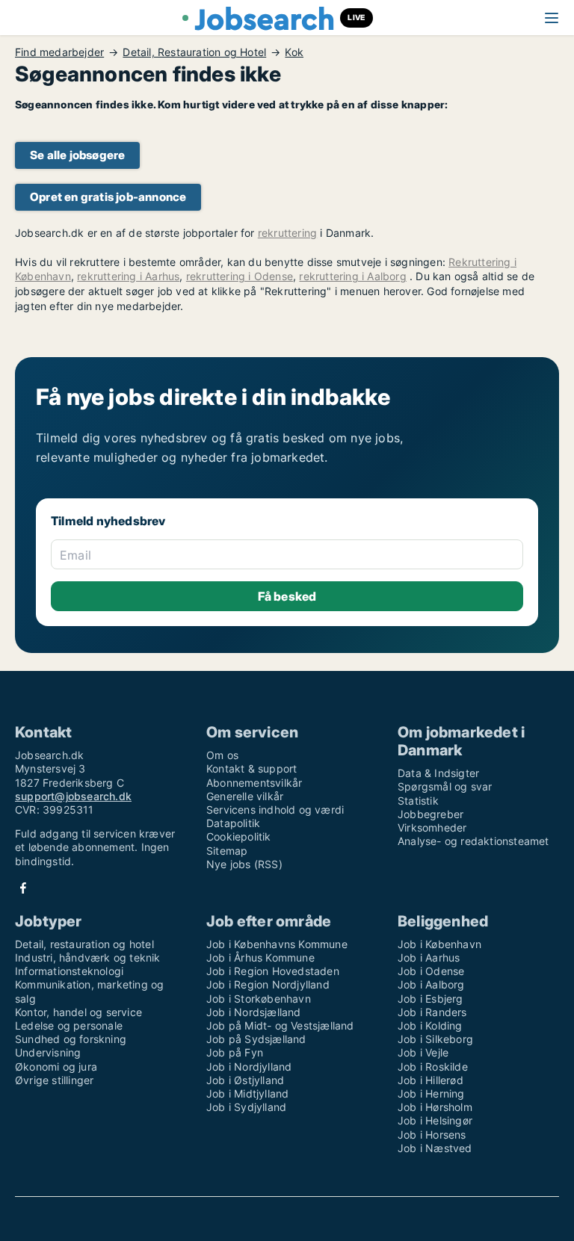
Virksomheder (432, 827)
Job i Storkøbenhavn (258, 998)
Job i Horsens (432, 1134)
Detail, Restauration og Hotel (194, 52)
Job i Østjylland (245, 1080)
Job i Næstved (435, 1148)
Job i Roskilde (433, 1066)
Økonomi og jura (56, 1066)
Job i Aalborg (431, 984)
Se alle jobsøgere (77, 155)
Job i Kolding (430, 1025)
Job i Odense (431, 971)
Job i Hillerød (430, 1080)
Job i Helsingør (435, 1120)
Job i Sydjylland (246, 1107)
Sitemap (226, 850)
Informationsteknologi (69, 971)
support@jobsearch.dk (73, 796)
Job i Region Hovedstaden (272, 971)
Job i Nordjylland (248, 1066)
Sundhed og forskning (70, 1039)
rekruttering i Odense (239, 276)
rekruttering (287, 232)
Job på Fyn (234, 1052)
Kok (294, 52)
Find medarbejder (59, 52)
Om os (222, 755)
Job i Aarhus (429, 957)
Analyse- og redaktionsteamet (473, 841)
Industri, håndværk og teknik (88, 957)
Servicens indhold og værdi (275, 809)
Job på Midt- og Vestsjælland (280, 1025)
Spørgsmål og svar (445, 786)
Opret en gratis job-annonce (108, 197)
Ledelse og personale (69, 1025)
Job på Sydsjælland (256, 1039)
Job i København (439, 944)
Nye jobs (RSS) (244, 864)
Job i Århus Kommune (260, 957)
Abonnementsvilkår (254, 782)
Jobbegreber (430, 814)
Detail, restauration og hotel (84, 944)
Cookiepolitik (238, 836)
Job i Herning (431, 1093)
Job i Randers (432, 1012)
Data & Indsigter (438, 773)
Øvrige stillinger (54, 1080)
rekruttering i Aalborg (352, 276)
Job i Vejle (423, 1052)
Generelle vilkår (244, 796)
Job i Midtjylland (247, 1093)
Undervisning (48, 1052)
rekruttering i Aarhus (128, 276)
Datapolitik (233, 823)
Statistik (418, 800)
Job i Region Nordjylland (268, 984)
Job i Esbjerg (430, 998)
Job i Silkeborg (435, 1039)
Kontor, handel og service (78, 1012)
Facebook (23, 888)
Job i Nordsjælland (253, 1012)
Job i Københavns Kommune (277, 944)
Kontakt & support (251, 768)
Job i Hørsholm (435, 1107)
